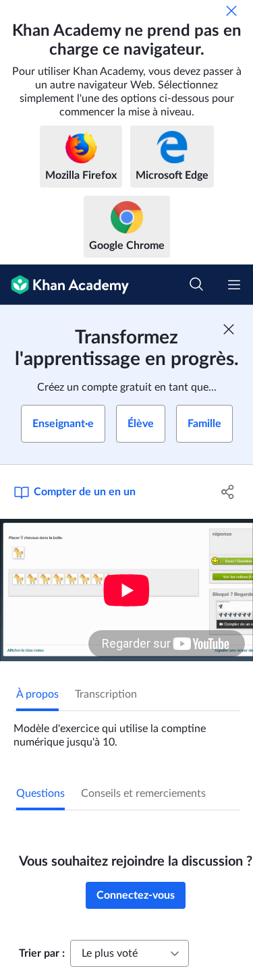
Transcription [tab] (106, 694)
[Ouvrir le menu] (234, 285)
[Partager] (228, 491)
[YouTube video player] (126, 590)
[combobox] (129, 953)
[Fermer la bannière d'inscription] (228, 329)
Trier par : (42, 953)
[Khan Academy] (64, 284)
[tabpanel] (126, 730)
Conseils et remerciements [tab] (143, 793)
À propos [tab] (37, 694)
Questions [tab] (40, 793)
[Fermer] (231, 11)
